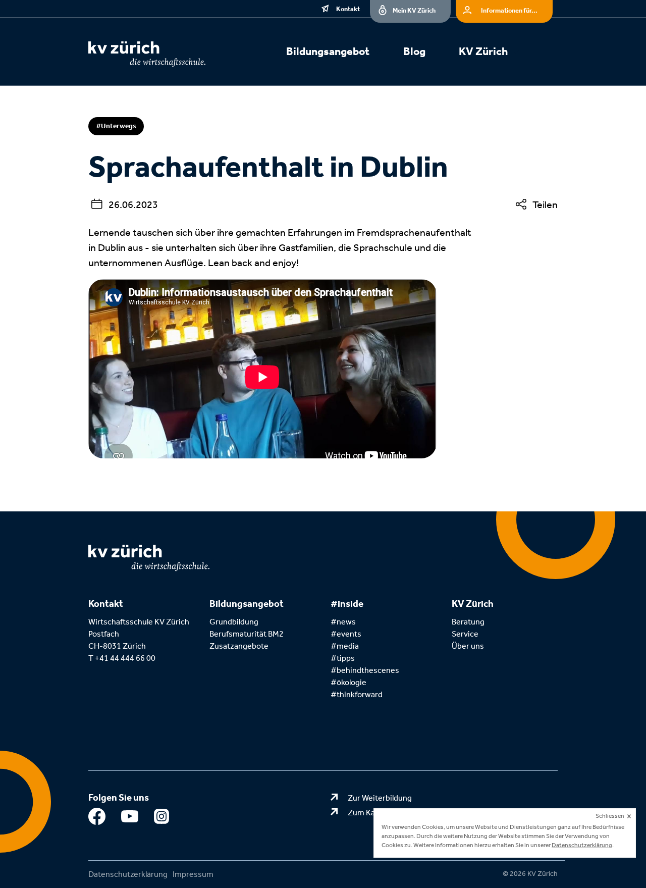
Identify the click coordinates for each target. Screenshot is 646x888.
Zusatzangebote (238, 646)
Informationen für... (509, 10)
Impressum (193, 874)
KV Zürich (483, 51)
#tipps (343, 658)
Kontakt (348, 9)
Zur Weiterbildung (380, 798)
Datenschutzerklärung (128, 874)
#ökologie (348, 682)
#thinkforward (357, 694)
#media (345, 646)
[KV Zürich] (161, 54)
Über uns (468, 646)
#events (346, 634)
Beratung (468, 621)
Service (465, 634)
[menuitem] (339, 53)
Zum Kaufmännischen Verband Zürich (415, 812)
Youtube (130, 818)
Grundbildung (233, 621)
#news (343, 621)
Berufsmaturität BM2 (247, 634)
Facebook (97, 818)
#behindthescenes (365, 670)
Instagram (163, 818)
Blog (414, 51)
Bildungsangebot (327, 51)
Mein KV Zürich (414, 10)
